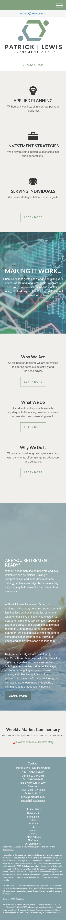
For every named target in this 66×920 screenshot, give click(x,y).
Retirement (33, 813)
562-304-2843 (35, 65)
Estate (33, 820)
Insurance (33, 823)
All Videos (33, 840)
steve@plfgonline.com (33, 800)
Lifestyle (33, 833)
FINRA (16, 907)
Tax (33, 826)
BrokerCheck (8, 849)
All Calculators (33, 843)
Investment (33, 816)
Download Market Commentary (34, 742)
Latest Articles (33, 837)
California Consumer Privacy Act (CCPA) (27, 888)
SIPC (25, 907)
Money (33, 830)
